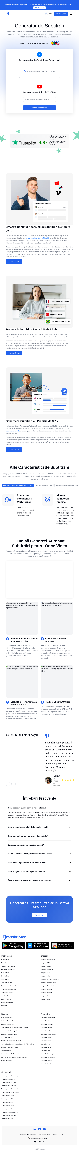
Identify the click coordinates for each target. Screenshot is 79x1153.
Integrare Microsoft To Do (48, 982)
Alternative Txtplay (46, 1060)
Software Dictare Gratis (8, 1021)
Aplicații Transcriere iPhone (9, 1047)
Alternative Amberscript (48, 1017)
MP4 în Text (5, 976)
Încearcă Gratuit (14, 261)
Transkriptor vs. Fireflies (8, 1085)
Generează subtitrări (39, 107)
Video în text (5, 963)
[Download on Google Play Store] (13, 945)
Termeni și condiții (44, 1134)
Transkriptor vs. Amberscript (9, 1076)
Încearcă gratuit (14, 449)
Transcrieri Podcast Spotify (9, 1031)
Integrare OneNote (46, 989)
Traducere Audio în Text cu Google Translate (15, 1027)
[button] (48, 14)
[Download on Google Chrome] (62, 945)
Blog (61, 1134)
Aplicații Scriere (6, 1050)
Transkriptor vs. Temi (7, 1109)
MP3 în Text (5, 972)
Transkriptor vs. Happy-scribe (10, 1092)
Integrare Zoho (45, 976)
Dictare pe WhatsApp (7, 1024)
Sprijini (55, 1134)
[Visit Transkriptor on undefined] (34, 1129)
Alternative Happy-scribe (48, 1034)
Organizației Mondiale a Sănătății (37, 238)
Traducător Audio (6, 982)
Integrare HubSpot (46, 963)
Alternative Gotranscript (48, 1031)
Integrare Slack (45, 972)
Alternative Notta (46, 1037)
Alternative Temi (45, 1050)
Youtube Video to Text (8, 966)
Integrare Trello (45, 999)
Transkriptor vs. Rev (7, 1102)
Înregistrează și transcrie (8, 986)
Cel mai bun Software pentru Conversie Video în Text (17, 1044)
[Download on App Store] (37, 945)
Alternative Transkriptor (48, 1054)
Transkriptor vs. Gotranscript (10, 1089)
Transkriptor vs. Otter (7, 1099)
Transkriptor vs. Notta (7, 1095)
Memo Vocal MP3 (6, 1060)
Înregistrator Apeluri (7, 1017)
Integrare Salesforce (47, 969)
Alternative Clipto (46, 1021)
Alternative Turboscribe (48, 1057)
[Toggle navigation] (71, 13)
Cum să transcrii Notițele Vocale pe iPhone (14, 1057)
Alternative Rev (45, 1044)
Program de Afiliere (7, 1002)
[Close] (76, 5)
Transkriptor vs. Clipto (8, 1079)
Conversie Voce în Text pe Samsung (12, 1054)
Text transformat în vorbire (9, 996)
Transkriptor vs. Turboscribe (9, 1112)
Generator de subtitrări (8, 969)
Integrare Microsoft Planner (49, 986)
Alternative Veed (46, 1064)
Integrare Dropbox (46, 996)
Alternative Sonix (46, 1047)
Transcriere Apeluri (7, 992)
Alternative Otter (46, 1040)
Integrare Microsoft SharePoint (50, 979)
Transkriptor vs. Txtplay (8, 1115)
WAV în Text (5, 979)
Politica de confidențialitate (28, 1134)
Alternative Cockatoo (47, 1024)
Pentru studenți (6, 999)
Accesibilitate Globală (44, 485)
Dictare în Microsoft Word (9, 1034)
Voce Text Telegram (7, 1037)
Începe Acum (39, 915)
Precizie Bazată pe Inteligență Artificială (17, 485)
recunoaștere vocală (13, 431)
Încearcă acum (39, 7)
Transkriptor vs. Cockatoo (9, 1082)
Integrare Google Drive (48, 959)
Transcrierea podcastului (8, 989)
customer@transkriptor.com (40, 1138)
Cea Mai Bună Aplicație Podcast (11, 1040)
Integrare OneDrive (46, 992)
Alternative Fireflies (46, 1027)
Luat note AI (5, 959)
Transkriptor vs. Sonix (8, 1105)
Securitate (4, 1005)
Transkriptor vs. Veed (7, 1118)
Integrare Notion (46, 966)
